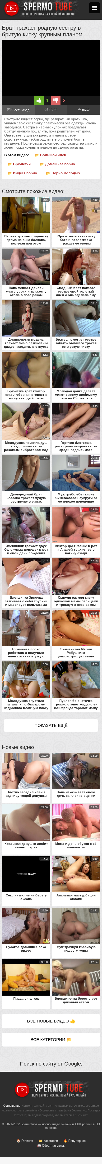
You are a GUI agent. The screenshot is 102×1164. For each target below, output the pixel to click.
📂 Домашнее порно (57, 164)
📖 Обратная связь (51, 1145)
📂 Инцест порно (22, 173)
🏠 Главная (25, 1141)
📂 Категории (48, 1141)
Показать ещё (51, 725)
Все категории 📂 (51, 1039)
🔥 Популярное (75, 1141)
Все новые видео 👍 (51, 1021)
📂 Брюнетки (19, 164)
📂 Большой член (50, 155)
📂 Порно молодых (63, 173)
